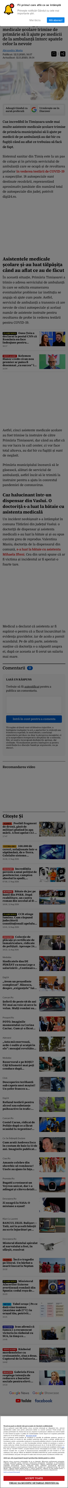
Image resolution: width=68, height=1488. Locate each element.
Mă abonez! (55, 20)
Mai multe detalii (31, 1435)
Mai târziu (35, 20)
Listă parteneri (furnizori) (11, 1472)
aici (63, 1447)
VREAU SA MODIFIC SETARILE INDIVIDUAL (34, 1483)
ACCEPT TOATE (34, 1478)
